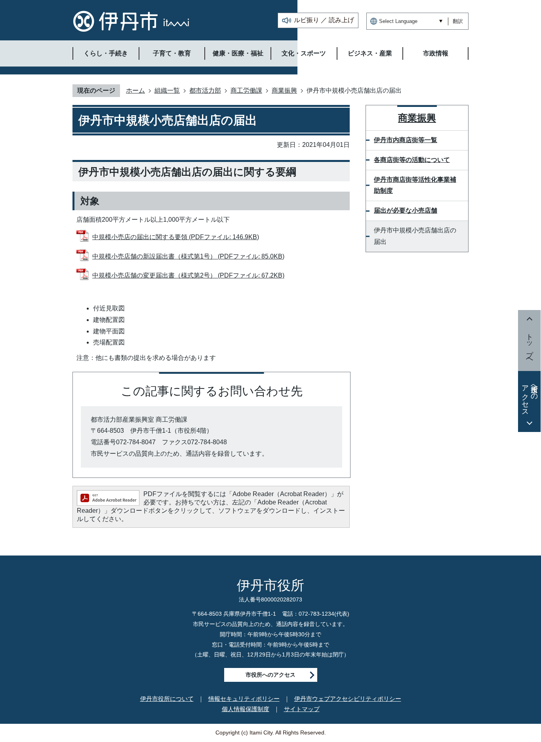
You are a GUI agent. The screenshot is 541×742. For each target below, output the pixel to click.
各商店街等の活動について (412, 159)
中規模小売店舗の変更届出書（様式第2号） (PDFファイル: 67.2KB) (188, 275)
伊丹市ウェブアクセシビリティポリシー (347, 698)
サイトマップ (302, 709)
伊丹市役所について (167, 698)
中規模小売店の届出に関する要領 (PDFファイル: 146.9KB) (175, 237)
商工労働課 (246, 90)
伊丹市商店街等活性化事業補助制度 (415, 185)
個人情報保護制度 (245, 709)
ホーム (135, 90)
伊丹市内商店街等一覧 (405, 140)
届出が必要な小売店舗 (405, 210)
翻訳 (458, 21)
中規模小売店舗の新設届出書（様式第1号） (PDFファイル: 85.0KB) (188, 256)
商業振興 (284, 90)
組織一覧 (167, 90)
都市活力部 (205, 90)
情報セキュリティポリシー (244, 698)
